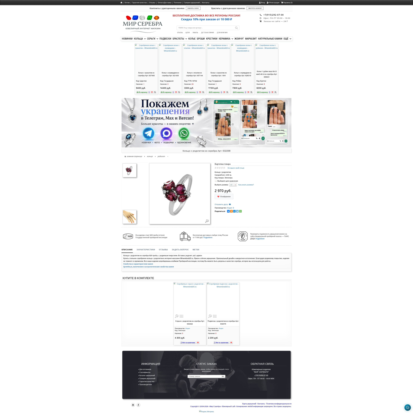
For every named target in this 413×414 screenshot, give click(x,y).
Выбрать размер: (221, 184)
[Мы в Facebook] (138, 406)
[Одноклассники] (231, 211)
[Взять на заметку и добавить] (152, 92)
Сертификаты (144, 372)
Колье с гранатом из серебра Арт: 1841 (219, 74)
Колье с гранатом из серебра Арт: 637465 (146, 74)
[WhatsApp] (240, 211)
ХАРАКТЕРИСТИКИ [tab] (146, 249)
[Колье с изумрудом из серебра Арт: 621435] (170, 56)
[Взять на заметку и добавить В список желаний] (198, 342)
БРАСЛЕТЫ (178, 38)
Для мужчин (222, 32)
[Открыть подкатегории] (144, 39)
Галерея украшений (192, 2)
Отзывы (152, 2)
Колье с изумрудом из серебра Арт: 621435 (170, 74)
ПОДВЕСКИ (165, 38)
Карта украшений (249, 403)
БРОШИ (201, 38)
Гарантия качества (139, 2)
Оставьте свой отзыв (236, 168)
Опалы (180, 32)
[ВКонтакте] (228, 211)
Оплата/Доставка (164, 2)
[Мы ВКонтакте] (133, 406)
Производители (145, 384)
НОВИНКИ (127, 38)
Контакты (205, 2)
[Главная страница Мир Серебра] (121, 2)
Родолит (161, 156)
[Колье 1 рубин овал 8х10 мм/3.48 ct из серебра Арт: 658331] (266, 56)
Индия (230, 208)
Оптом (127, 2)
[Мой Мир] (234, 211)
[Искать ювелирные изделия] (236, 28)
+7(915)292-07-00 (274, 14)
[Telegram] (237, 211)
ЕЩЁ (286, 38)
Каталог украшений (147, 375)
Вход (263, 2)
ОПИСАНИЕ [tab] (127, 249)
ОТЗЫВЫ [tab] (163, 249)
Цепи (188, 32)
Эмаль (195, 32)
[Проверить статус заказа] (222, 376)
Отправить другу (221, 204)
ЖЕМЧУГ (239, 38)
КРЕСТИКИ (211, 38)
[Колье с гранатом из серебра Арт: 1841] (218, 56)
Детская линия (207, 32)
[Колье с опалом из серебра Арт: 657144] (194, 56)
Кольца (150, 156)
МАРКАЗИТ (251, 38)
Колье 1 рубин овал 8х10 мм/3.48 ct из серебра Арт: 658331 (266, 74)
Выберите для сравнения (227, 181)
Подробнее (207, 237)
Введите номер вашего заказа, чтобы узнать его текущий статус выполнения (206, 370)
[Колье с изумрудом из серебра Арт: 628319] (242, 56)
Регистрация (274, 2)
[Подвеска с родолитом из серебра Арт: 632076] (223, 300)
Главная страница (134, 156)
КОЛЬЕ (192, 38)
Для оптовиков (145, 369)
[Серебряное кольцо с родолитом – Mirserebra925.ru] (129, 170)
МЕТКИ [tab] (196, 249)
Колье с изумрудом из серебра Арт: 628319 (242, 74)
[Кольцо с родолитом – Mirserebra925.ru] (129, 216)
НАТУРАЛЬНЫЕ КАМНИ (270, 38)
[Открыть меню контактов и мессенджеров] (407, 407)
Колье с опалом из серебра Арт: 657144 (194, 74)
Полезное (178, 2)
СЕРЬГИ (151, 38)
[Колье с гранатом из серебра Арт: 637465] (146, 56)
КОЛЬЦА (138, 38)
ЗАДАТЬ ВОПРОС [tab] (180, 249)
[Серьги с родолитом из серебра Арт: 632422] (190, 300)
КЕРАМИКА (224, 38)
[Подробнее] (149, 92)
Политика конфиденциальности (278, 403)
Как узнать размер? (246, 184)
